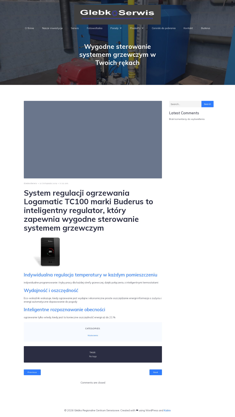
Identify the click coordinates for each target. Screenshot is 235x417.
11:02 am (64, 183)
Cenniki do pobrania (164, 28)
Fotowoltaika (94, 28)
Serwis (75, 28)
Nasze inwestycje (52, 28)
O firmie (29, 28)
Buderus (205, 28)
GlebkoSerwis (30, 183)
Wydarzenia (93, 335)
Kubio (167, 410)
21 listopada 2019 (48, 183)
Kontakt (188, 28)
